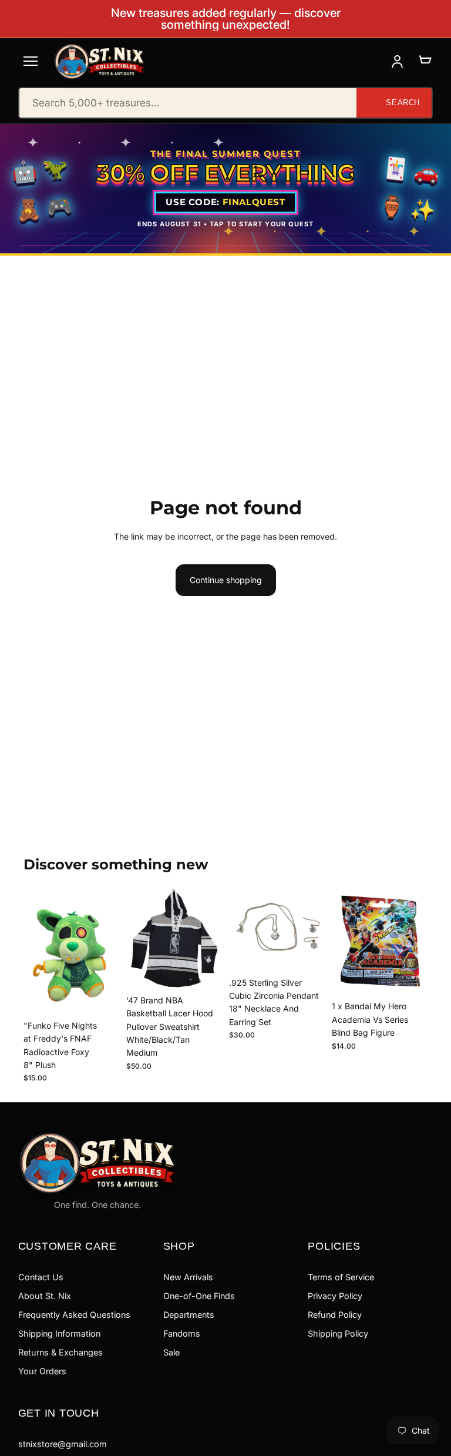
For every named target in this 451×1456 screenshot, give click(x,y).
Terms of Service (341, 1277)
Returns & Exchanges (60, 1352)
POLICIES (334, 1246)
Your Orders (42, 1371)
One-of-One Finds (199, 1296)
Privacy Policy (335, 1296)
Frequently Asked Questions (74, 1315)
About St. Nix (44, 1296)
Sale (171, 1352)
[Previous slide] (139, 938)
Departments (188, 1315)
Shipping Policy (338, 1333)
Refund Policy (335, 1315)
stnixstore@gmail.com (62, 1444)
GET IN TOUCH (58, 1413)
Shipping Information (59, 1333)
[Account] (397, 61)
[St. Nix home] (99, 61)
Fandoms (181, 1333)
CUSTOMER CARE (67, 1246)
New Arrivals (188, 1277)
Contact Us (40, 1277)
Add (111, 996)
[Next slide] (209, 938)
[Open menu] (30, 61)
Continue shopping (226, 580)
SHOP (179, 1246)
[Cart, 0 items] (425, 61)
